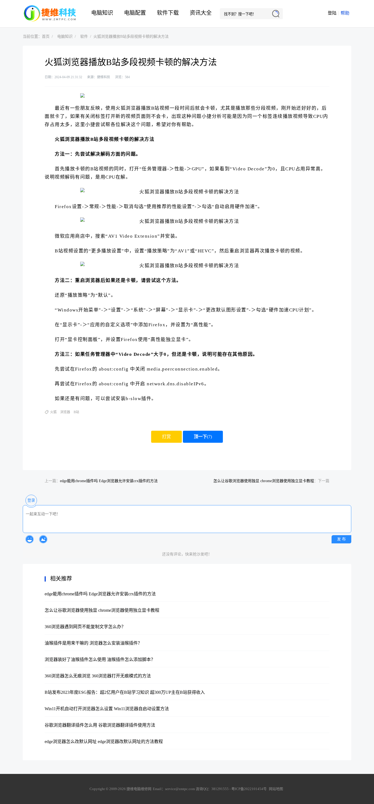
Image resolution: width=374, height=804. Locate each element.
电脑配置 (135, 13)
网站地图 (276, 789)
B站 (76, 412)
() (203, 436)
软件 (84, 36)
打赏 (166, 436)
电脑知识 (102, 13)
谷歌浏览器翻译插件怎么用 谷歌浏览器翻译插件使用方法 (100, 725)
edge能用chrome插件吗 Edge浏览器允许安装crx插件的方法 (109, 481)
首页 (46, 36)
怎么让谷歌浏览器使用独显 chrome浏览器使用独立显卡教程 (263, 481)
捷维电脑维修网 (50, 13)
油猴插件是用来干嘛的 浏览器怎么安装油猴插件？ (93, 643)
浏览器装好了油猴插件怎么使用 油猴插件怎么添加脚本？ (100, 659)
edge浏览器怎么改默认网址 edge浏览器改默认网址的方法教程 (104, 741)
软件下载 (168, 13)
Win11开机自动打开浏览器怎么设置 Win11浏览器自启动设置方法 (107, 708)
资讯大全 (201, 13)
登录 (31, 500)
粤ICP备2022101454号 (249, 789)
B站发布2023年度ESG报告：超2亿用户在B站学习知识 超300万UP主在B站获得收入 (125, 692)
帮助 (345, 13)
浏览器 (65, 412)
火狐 (53, 412)
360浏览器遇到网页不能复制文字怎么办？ (85, 626)
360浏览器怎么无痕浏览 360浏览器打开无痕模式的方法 (98, 676)
